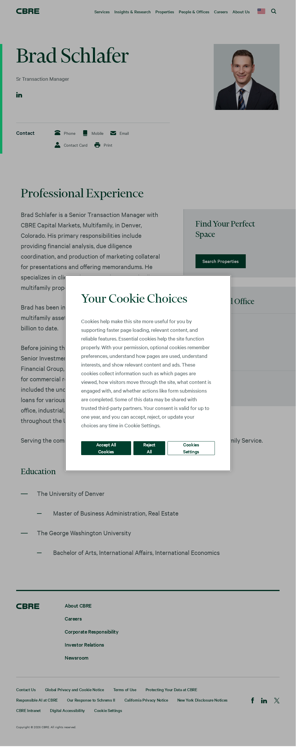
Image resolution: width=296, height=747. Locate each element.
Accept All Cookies (106, 447)
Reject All (149, 447)
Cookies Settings (191, 447)
